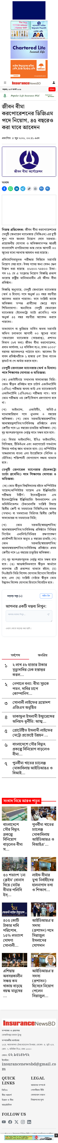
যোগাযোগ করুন (38, 1095)
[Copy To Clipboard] (29, 188)
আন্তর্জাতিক (7, 1105)
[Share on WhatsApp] (10, 188)
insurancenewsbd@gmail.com (29, 1066)
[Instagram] (23, 1122)
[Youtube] (4, 1122)
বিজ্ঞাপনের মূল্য (37, 1100)
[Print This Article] (35, 188)
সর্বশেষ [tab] (15, 655)
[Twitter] (16, 1122)
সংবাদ (5, 182)
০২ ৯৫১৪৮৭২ (18, 1055)
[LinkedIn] (29, 1122)
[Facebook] (10, 1122)
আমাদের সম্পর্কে (38, 1085)
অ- (47, 188)
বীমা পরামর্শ (7, 1095)
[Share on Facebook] (4, 188)
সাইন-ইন (46, 596)
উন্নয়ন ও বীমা (7, 1100)
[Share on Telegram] (22, 188)
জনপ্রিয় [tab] (42, 655)
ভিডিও (5, 1090)
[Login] (54, 82)
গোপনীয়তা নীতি (37, 1090)
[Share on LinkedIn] (16, 188)
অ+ (41, 188)
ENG (52, 89)
